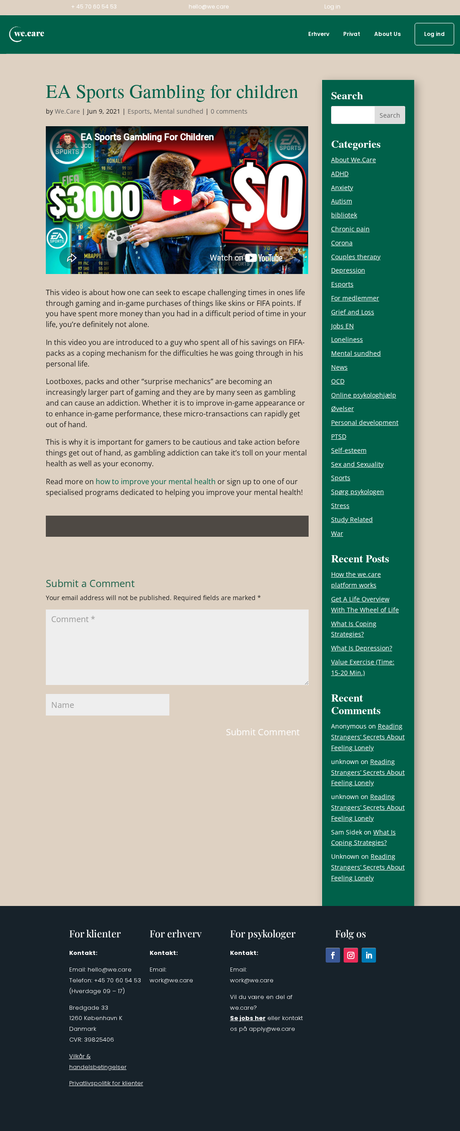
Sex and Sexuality (357, 464)
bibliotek (344, 215)
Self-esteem (349, 450)
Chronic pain (350, 229)
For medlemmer (355, 298)
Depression (348, 270)
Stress (340, 505)
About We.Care (353, 159)
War (337, 533)
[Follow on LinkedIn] (369, 955)
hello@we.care (209, 7)
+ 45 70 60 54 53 (94, 7)
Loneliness (347, 339)
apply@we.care (272, 1029)
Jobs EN (342, 326)
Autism (341, 201)
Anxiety (342, 187)
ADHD (340, 173)
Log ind (434, 34)
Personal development (364, 422)
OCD (338, 381)
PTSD (338, 436)
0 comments (229, 111)
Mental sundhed (178, 111)
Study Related (352, 519)
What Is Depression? (361, 648)
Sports (340, 477)
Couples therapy (355, 256)
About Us (387, 34)
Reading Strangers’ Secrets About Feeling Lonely (368, 737)
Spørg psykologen (357, 491)
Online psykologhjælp (363, 395)
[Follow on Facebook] (333, 955)
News (339, 367)
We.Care (67, 111)
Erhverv (318, 34)
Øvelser (342, 408)
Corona (342, 243)
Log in (332, 7)
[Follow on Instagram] (351, 955)
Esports (139, 111)
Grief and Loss (352, 312)
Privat (351, 34)
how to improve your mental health (156, 481)
